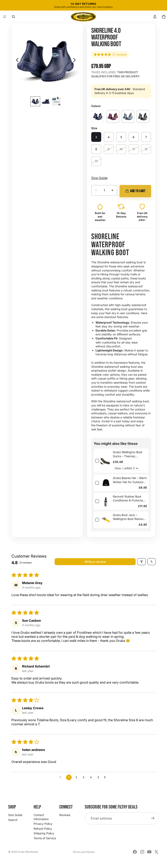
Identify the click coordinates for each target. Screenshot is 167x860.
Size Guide (99, 178)
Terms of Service (45, 838)
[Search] (13, 16)
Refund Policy (43, 828)
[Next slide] (75, 60)
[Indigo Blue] (97, 116)
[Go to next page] (106, 777)
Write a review (95, 562)
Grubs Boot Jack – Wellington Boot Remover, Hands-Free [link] (130, 517)
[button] (4, 16)
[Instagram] (142, 851)
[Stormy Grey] (127, 116)
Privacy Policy (43, 823)
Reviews (64, 815)
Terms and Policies (83, 851)
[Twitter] (156, 851)
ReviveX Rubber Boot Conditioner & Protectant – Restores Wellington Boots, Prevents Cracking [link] (130, 498)
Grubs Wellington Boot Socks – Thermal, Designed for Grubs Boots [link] (127, 454)
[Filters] (141, 561)
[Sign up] (152, 818)
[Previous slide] (16, 60)
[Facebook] (134, 851)
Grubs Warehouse (28, 851)
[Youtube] (149, 851)
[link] (106, 460)
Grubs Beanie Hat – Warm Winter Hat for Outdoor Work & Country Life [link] (130, 480)
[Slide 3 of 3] (56, 101)
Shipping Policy (44, 833)
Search (13, 820)
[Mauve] (112, 116)
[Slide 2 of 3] (45, 101)
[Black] (142, 116)
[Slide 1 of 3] (35, 101)
